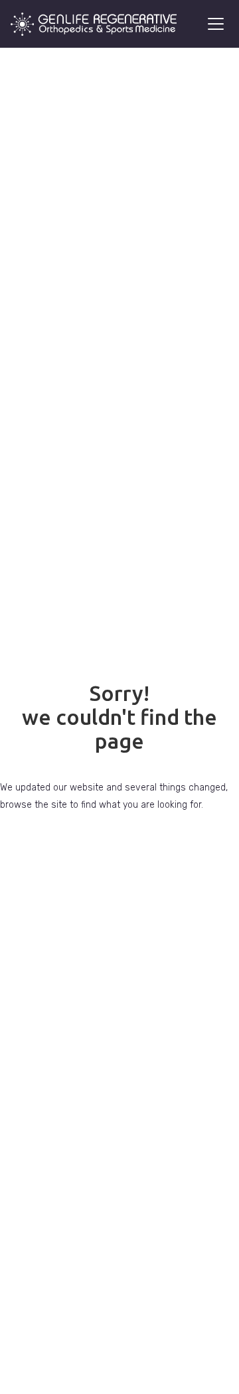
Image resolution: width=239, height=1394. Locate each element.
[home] (94, 24)
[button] (213, 24)
